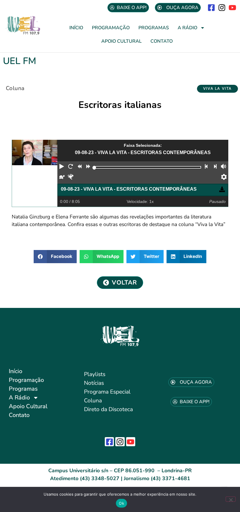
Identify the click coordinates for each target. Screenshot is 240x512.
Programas (153, 28)
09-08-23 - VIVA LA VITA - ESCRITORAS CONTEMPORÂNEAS (129, 189)
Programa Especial (107, 392)
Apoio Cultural (121, 41)
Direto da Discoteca (108, 409)
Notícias (94, 383)
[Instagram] (222, 7)
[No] (231, 499)
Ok (121, 503)
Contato (161, 41)
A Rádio (187, 28)
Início (76, 28)
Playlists (94, 374)
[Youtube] (232, 7)
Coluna (15, 88)
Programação (111, 28)
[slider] (94, 168)
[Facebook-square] (211, 7)
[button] (217, 89)
